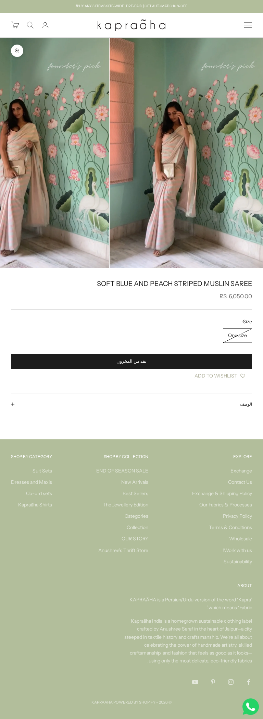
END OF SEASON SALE (122, 471)
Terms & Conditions (230, 527)
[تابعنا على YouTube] (195, 682)
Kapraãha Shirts (35, 505)
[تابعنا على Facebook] (248, 682)
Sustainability (238, 562)
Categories (136, 516)
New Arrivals (134, 482)
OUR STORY (135, 539)
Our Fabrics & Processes (225, 505)
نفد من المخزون (131, 361)
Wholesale (240, 539)
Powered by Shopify (134, 702)
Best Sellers (135, 493)
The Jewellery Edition (125, 505)
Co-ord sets (39, 493)
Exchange (241, 471)
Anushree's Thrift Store (123, 550)
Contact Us (240, 482)
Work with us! (237, 550)
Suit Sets (42, 471)
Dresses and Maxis (31, 482)
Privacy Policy (237, 516)
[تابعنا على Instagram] (230, 682)
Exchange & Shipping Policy (222, 493)
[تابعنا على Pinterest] (213, 682)
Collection (137, 527)
